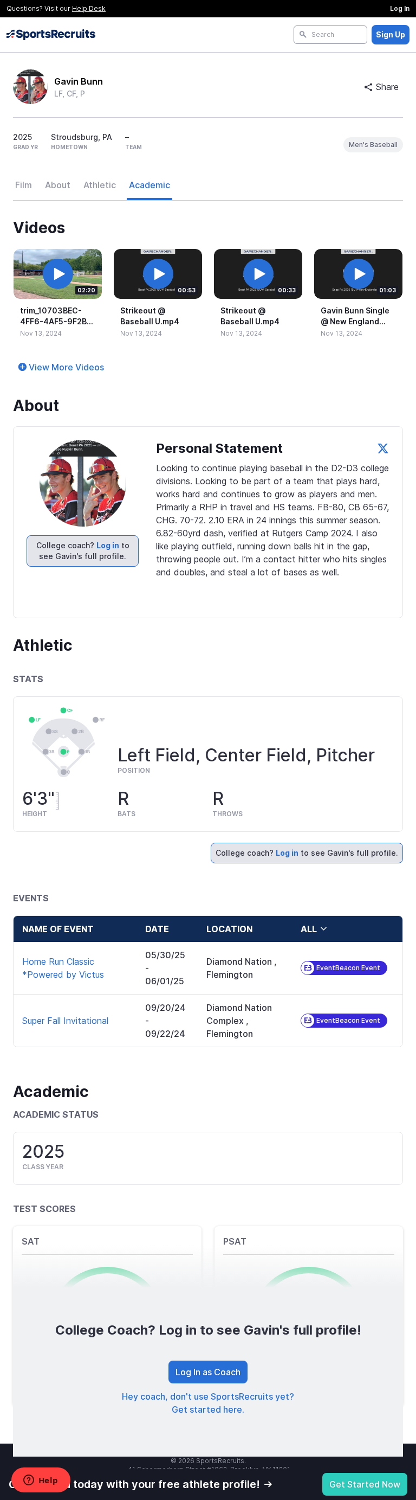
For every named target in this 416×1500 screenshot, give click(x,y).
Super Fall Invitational (65, 1020)
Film (23, 185)
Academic (149, 185)
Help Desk (89, 8)
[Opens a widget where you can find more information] (40, 1481)
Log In (400, 8)
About (57, 185)
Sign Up (390, 34)
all (309, 929)
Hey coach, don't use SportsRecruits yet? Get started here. (208, 1403)
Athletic (99, 185)
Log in (107, 545)
